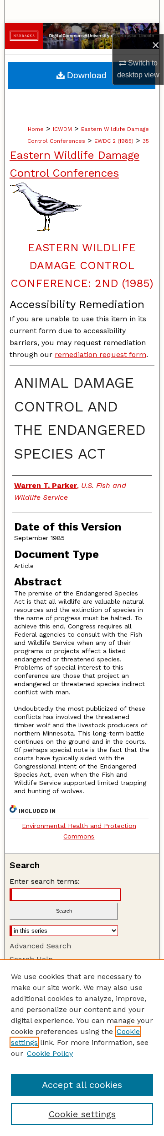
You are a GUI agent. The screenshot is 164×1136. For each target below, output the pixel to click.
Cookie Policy (50, 1053)
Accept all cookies (82, 1084)
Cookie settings (82, 1114)
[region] (82, 1047)
